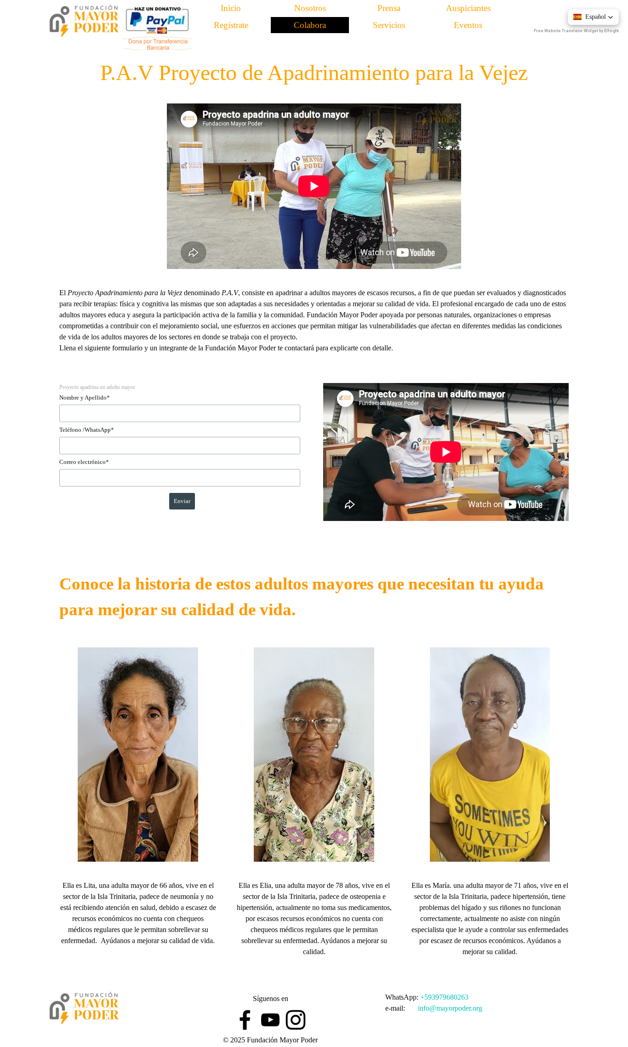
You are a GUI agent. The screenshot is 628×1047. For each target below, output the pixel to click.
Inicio (231, 8)
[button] (593, 17)
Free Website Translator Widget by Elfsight (576, 31)
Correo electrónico (84, 461)
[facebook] (245, 1019)
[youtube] (270, 1019)
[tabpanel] (314, 326)
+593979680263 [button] (444, 997)
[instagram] (295, 1019)
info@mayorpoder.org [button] (450, 1008)
